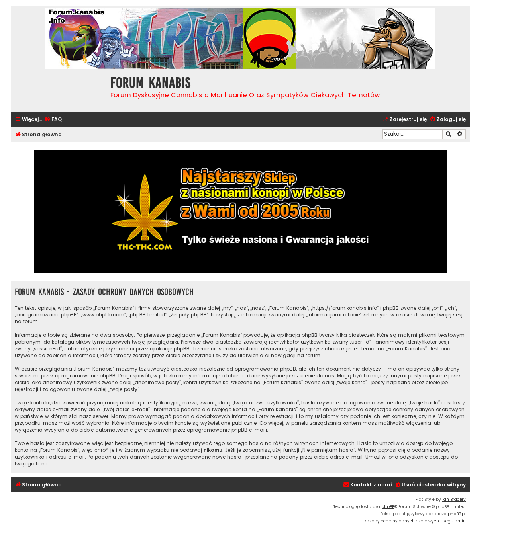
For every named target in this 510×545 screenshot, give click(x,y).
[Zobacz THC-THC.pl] (240, 211)
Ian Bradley (454, 499)
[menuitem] (53, 119)
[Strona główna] (58, 89)
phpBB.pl (457, 514)
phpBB (387, 507)
